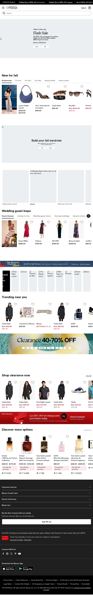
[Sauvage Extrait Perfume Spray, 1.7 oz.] (79, 311)
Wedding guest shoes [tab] (42, 216)
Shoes (50, 347)
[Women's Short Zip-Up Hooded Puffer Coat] (27, 390)
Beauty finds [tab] (50, 80)
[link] (26, 109)
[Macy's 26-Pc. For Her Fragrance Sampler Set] (27, 311)
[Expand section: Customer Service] (46, 487)
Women (36, 46)
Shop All (67, 347)
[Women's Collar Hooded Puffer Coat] (9, 311)
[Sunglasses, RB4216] (76, 94)
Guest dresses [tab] (8, 216)
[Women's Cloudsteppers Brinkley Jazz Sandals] (79, 390)
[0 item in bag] (89, 7)
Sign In (83, 8)
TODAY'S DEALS (8, 2)
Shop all (32, 204)
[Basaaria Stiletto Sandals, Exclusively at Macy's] (42, 94)
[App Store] (8, 568)
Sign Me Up (46, 522)
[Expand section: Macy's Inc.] (46, 505)
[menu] (3, 7)
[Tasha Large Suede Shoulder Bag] (26, 94)
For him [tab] (28, 80)
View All (88, 376)
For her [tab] (18, 80)
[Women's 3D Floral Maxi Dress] (26, 229)
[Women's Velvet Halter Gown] (59, 229)
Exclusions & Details (16, 540)
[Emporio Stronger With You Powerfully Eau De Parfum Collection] (27, 444)
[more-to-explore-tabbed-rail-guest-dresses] (9, 233)
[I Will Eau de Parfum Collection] (9, 444)
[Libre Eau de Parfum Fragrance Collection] (79, 444)
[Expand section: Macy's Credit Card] (46, 493)
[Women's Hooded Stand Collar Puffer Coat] (61, 311)
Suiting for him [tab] (23, 216)
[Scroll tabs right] (88, 216)
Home (59, 347)
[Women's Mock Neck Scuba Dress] (42, 229)
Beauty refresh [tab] (79, 216)
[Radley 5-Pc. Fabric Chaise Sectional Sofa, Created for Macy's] (44, 311)
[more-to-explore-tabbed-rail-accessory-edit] (9, 99)
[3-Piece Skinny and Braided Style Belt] (59, 94)
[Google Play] (25, 568)
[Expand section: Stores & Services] (46, 499)
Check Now (27, 540)
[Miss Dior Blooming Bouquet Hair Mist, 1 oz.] (61, 444)
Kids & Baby (42, 347)
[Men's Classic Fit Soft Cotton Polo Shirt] (44, 390)
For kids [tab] (38, 80)
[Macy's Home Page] (11, 7)
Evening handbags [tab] (61, 216)
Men (45, 46)
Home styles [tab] (64, 80)
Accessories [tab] (7, 80)
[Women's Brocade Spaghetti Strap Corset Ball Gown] (76, 229)
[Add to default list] (48, 86)
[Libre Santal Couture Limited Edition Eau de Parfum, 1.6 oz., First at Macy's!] (44, 444)
